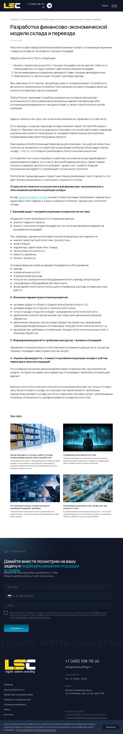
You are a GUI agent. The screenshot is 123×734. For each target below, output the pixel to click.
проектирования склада (33, 197)
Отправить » (16, 628)
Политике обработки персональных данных (36, 730)
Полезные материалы (30, 19)
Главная (14, 19)
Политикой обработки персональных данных (30, 617)
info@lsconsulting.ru (78, 667)
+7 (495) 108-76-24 (82, 661)
